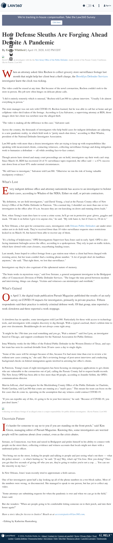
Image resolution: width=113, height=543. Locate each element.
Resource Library (73, 539)
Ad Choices (48, 539)
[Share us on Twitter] (11, 42)
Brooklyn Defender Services (92, 76)
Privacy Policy (85, 536)
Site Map (62, 539)
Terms (76, 536)
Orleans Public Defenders (83, 225)
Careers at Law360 (65, 536)
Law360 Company (88, 539)
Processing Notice (35, 539)
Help (56, 539)
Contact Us (52, 536)
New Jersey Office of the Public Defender (51, 60)
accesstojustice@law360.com (69, 514)
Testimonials (102, 539)
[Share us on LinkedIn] (11, 50)
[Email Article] (11, 59)
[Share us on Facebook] (11, 46)
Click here (56, 22)
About (44, 536)
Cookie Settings (21, 539)
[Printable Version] (11, 38)
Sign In (108, 5)
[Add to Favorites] (11, 34)
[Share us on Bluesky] (11, 55)
